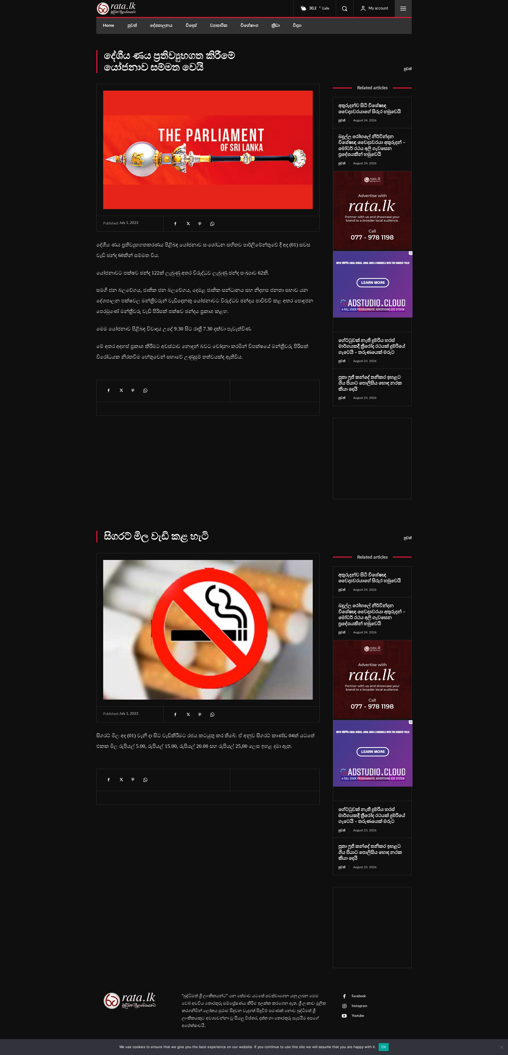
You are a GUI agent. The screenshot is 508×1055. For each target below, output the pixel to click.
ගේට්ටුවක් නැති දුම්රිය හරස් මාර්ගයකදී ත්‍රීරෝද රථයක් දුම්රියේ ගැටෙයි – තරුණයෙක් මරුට (371, 346)
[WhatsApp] (212, 224)
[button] (344, 8)
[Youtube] (344, 1016)
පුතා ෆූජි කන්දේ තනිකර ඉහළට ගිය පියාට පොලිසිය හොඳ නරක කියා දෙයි (370, 383)
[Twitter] (187, 224)
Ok (383, 1047)
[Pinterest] (199, 224)
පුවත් (408, 69)
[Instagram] (344, 1006)
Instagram (359, 1006)
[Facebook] (175, 224)
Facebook (359, 996)
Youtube (358, 1016)
